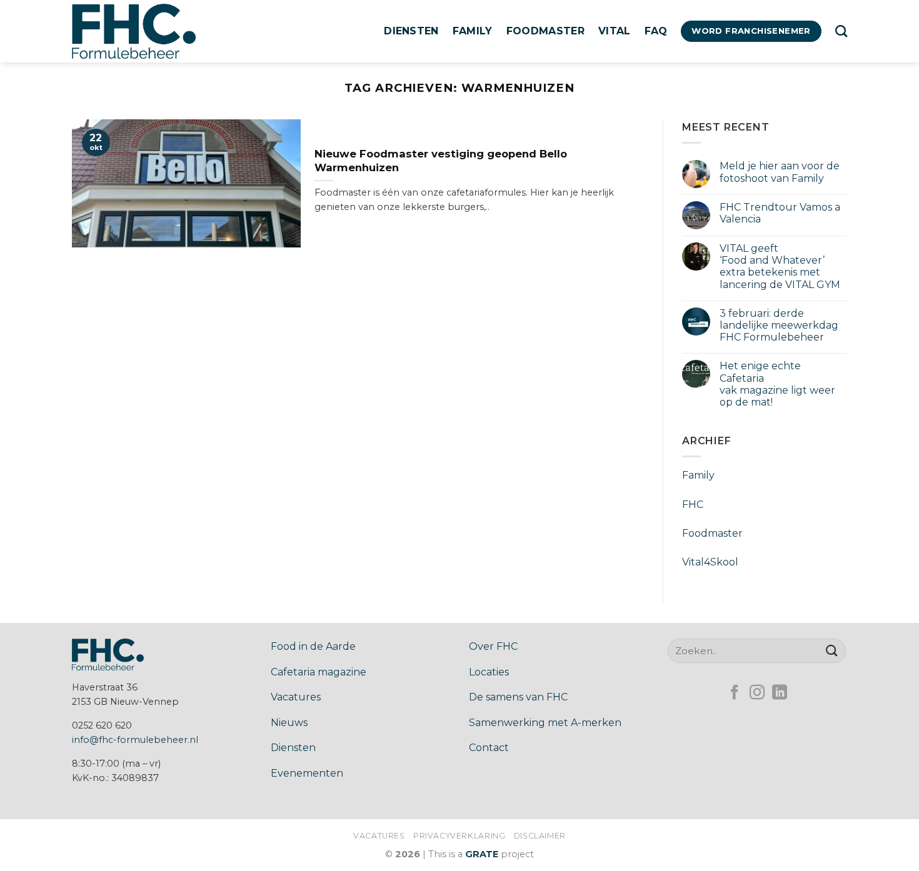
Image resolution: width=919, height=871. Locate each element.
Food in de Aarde (313, 646)
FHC (692, 504)
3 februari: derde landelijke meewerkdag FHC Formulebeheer (779, 325)
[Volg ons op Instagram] (757, 693)
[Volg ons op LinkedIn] (779, 693)
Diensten (411, 31)
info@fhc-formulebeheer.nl (135, 739)
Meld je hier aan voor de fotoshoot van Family (780, 172)
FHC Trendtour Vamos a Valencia (780, 213)
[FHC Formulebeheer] (134, 31)
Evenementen (307, 773)
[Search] (841, 30)
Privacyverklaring (459, 835)
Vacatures (296, 697)
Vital (614, 31)
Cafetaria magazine (318, 672)
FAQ (656, 31)
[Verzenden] (832, 651)
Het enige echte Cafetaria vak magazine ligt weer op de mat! (777, 384)
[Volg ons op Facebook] (734, 693)
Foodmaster (545, 31)
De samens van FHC (518, 697)
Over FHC (493, 646)
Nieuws (289, 723)
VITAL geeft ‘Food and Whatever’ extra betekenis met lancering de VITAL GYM (781, 266)
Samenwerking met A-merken (545, 723)
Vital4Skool (710, 562)
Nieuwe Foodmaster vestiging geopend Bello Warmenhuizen (440, 160)
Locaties (489, 672)
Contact (489, 748)
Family (473, 31)
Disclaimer (540, 835)
